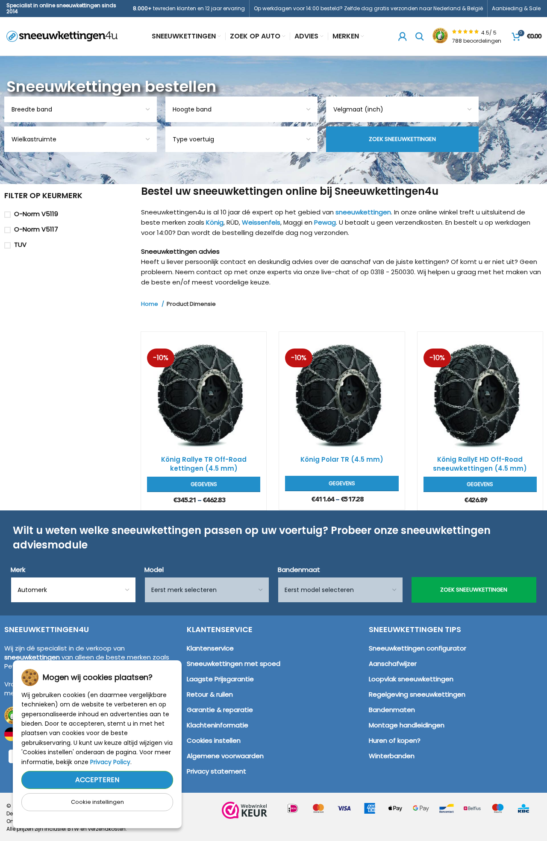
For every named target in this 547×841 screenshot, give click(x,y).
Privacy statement (216, 771)
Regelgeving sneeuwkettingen (417, 694)
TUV (20, 244)
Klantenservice (210, 648)
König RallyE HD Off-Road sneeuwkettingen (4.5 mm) (480, 464)
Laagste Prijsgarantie (220, 678)
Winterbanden (392, 755)
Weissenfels (261, 222)
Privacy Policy (110, 762)
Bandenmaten (392, 709)
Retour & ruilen (210, 694)
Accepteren (97, 780)
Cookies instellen (214, 740)
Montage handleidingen (406, 725)
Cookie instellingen (97, 802)
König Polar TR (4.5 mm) (341, 459)
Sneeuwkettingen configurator (417, 648)
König (215, 222)
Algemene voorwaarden (225, 755)
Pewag (325, 222)
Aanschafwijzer (393, 663)
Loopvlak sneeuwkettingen (411, 678)
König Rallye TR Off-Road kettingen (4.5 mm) (204, 464)
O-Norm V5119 (36, 213)
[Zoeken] (419, 36)
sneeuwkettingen (363, 212)
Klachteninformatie (217, 725)
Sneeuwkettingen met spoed (233, 663)
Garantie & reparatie (220, 709)
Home (150, 304)
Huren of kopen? (395, 740)
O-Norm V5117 (36, 229)
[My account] (402, 36)
